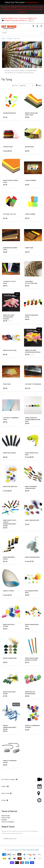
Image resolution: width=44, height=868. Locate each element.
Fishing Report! (32, 2)
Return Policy (6, 815)
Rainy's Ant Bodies (9, 453)
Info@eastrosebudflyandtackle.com (15, 20)
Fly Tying (9, 38)
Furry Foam (29, 247)
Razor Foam (29, 146)
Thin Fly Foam (7, 146)
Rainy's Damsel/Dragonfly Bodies (9, 727)
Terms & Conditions (8, 822)
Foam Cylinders (30, 180)
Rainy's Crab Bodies (9, 658)
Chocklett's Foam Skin (33, 384)
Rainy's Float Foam (9, 350)
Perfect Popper (8, 591)
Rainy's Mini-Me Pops (32, 520)
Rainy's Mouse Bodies (32, 557)
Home (3, 38)
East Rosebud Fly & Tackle (18, 850)
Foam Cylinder (30, 214)
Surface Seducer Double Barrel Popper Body (32, 419)
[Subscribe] (40, 838)
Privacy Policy (6, 818)
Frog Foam (7, 384)
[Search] (41, 32)
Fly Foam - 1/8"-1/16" (9, 214)
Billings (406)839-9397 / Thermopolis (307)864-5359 (20, 18)
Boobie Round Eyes (9, 113)
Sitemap (4, 820)
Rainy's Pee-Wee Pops (10, 486)
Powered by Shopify (33, 850)
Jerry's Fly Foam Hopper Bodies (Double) (8, 317)
